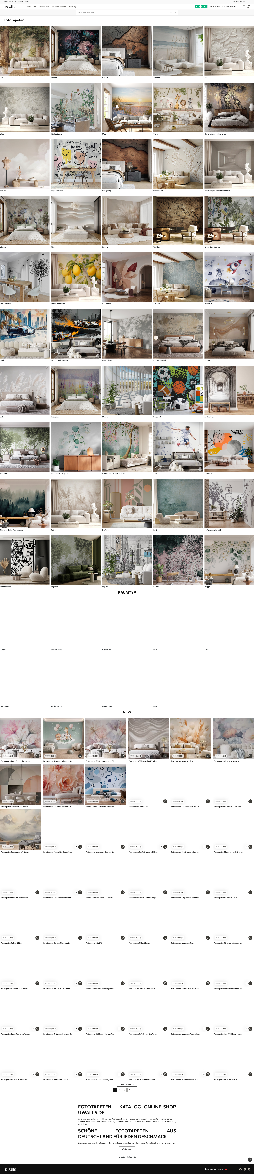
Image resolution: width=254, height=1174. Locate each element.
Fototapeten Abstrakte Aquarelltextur (185, 1034)
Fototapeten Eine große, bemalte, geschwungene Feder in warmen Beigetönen (57, 1079)
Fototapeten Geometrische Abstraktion (15, 806)
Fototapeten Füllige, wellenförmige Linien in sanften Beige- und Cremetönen (143, 761)
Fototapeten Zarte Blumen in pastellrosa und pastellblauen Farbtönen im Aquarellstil (15, 761)
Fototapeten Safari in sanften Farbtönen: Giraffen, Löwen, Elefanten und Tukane (143, 1034)
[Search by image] (171, 12)
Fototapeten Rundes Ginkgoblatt (56, 943)
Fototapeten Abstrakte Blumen (226, 761)
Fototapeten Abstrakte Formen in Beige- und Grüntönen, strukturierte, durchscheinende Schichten (143, 988)
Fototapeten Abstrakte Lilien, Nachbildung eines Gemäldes (228, 806)
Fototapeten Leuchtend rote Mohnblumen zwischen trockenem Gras (57, 897)
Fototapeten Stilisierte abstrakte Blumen (57, 806)
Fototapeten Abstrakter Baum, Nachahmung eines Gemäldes (57, 852)
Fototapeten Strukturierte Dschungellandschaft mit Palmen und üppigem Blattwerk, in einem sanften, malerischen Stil (228, 1079)
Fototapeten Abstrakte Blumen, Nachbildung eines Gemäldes (100, 852)
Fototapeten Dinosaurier (138, 806)
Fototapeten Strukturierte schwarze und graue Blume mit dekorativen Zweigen (15, 897)
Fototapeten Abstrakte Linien (225, 897)
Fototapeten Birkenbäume (139, 943)
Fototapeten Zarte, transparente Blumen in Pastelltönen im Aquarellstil (100, 761)
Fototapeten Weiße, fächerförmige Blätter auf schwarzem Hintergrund (143, 897)
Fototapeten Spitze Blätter (11, 943)
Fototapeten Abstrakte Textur (183, 943)
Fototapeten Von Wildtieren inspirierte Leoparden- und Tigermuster (228, 1034)
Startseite (121, 1157)
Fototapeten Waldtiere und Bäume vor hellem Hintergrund (100, 897)
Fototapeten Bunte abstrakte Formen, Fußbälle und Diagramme (100, 806)
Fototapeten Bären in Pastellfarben (185, 988)
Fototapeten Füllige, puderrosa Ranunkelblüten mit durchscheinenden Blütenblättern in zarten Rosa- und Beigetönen (100, 1034)
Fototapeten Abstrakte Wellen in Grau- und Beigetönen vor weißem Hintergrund (15, 1079)
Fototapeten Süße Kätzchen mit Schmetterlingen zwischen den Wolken (185, 806)
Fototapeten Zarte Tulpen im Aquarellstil (15, 1034)
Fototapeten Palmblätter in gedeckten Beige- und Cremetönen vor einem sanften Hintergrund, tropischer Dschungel (100, 988)
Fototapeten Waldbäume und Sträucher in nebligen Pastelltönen (185, 1079)
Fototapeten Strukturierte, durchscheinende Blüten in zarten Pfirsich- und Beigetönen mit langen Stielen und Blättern (228, 943)
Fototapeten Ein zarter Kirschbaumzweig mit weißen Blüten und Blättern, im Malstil (57, 988)
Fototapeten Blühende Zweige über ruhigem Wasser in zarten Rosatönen (100, 1079)
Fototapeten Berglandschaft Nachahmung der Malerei (15, 852)
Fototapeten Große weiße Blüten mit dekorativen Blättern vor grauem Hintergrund (143, 1079)
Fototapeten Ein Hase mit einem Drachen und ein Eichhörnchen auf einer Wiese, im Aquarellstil (228, 988)
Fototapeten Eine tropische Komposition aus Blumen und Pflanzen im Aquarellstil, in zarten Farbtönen (185, 852)
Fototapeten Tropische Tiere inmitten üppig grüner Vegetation (185, 897)
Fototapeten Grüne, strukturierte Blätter (57, 1034)
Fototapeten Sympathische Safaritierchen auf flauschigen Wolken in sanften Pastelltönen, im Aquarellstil (57, 761)
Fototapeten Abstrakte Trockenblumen (185, 761)
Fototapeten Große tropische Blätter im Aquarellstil (143, 852)
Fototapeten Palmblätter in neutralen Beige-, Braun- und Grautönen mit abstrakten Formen (15, 988)
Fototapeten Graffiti (94, 943)
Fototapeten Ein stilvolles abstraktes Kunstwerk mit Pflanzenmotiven (228, 852)
